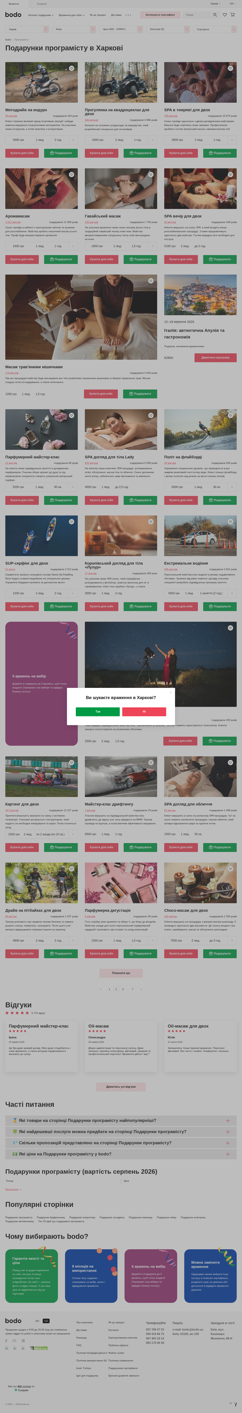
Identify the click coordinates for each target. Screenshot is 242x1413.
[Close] (170, 692)
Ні (144, 711)
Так (97, 711)
